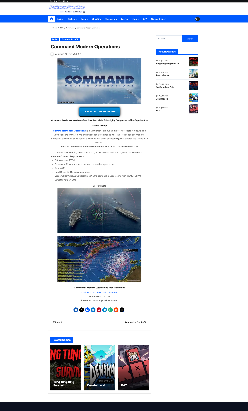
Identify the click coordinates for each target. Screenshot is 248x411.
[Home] (51, 19)
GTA (145, 19)
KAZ (124, 385)
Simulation (111, 19)
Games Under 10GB (70, 39)
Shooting (97, 19)
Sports (124, 19)
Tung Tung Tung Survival (63, 383)
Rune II (58, 322)
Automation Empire (134, 322)
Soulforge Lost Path (165, 87)
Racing (84, 19)
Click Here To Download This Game (100, 292)
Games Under (158, 19)
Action (60, 19)
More (135, 19)
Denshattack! (96, 385)
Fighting (72, 19)
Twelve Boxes (162, 75)
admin (61, 54)
